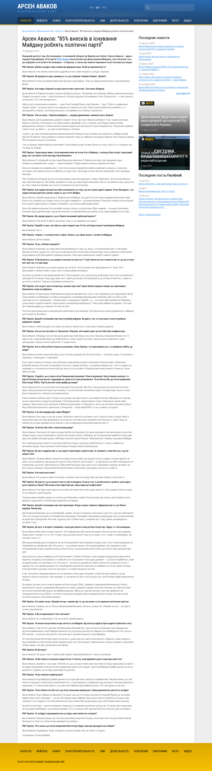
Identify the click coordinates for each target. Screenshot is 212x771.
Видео (188, 20)
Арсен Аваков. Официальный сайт (37, 8)
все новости (183, 93)
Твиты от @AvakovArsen (150, 214)
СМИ (102, 20)
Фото (175, 20)
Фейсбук (42, 20)
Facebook (174, 175)
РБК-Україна (63, 59)
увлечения (141, 20)
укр (92, 7)
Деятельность (119, 20)
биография (160, 20)
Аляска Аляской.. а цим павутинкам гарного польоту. (163, 184)
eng (104, 7)
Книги (56, 20)
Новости (25, 20)
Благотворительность (80, 20)
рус (98, 7)
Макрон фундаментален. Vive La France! (157, 191)
